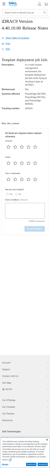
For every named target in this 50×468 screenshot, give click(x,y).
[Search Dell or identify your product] (45, 12)
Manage (5, 464)
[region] (25, 85)
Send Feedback (34, 229)
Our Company (8, 407)
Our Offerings (8, 400)
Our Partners (8, 413)
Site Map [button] (6, 383)
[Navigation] (4, 4)
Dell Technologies (11, 431)
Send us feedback (16, 200)
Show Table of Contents (17, 38)
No (19, 194)
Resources (7, 420)
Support (6, 369)
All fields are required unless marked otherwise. (23, 135)
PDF (8, 49)
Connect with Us (10, 376)
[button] (39, 4)
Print (8, 43)
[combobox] (25, 12)
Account (6, 362)
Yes (11, 194)
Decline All (31, 464)
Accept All (43, 464)
